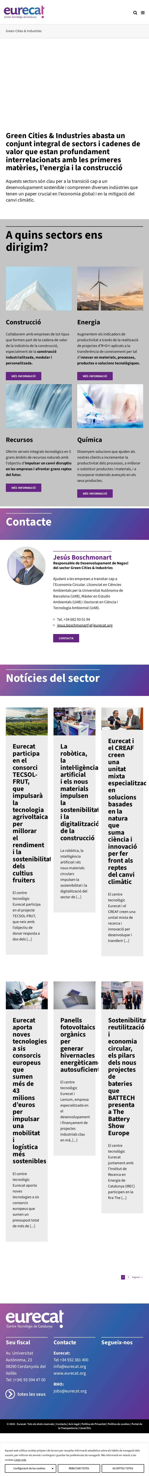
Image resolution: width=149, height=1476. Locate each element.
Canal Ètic (85, 1428)
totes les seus (31, 1394)
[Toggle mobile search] (135, 13)
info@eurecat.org (70, 1366)
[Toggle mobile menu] (143, 13)
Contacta (61, 1424)
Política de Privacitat (93, 1424)
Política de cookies (119, 1424)
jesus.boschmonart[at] (75, 625)
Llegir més (20, 1460)
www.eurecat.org (70, 1373)
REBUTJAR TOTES (79, 1468)
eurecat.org (103, 625)
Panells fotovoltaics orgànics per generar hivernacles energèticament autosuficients (74, 1045)
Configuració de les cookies (29, 1468)
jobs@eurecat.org (70, 1391)
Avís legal (74, 1424)
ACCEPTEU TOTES (123, 1468)
